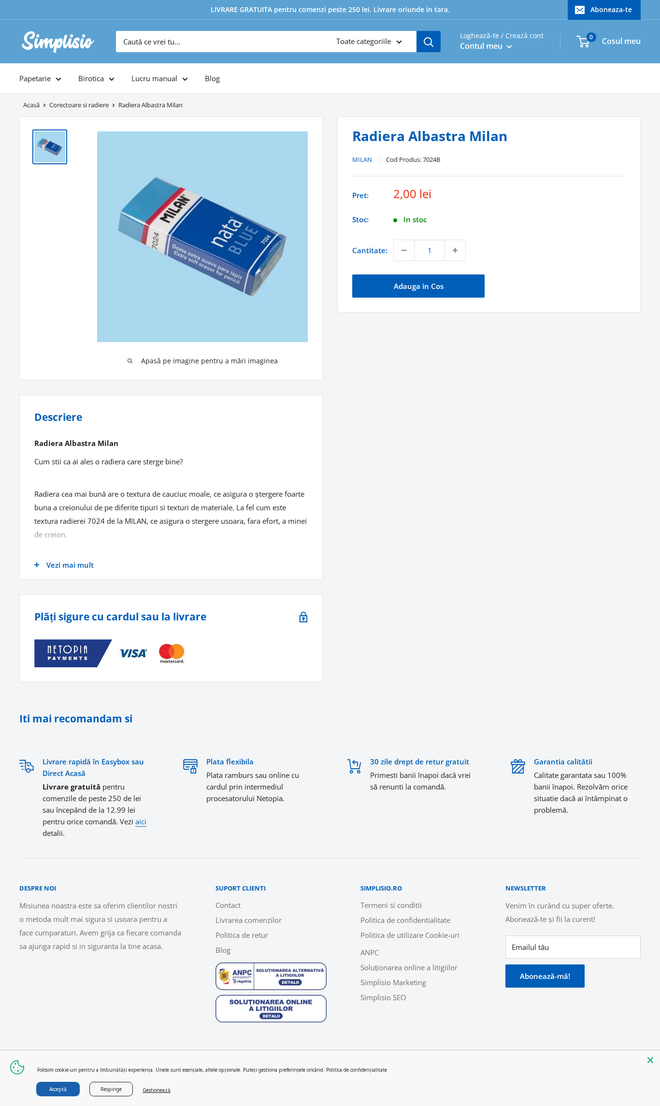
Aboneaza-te (611, 9)
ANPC (369, 952)
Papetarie (35, 78)
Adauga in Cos (419, 286)
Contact (228, 905)
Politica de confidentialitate (405, 920)
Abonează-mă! (545, 976)
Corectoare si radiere (79, 105)
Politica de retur (241, 935)
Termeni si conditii (391, 905)
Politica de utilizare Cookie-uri (409, 935)
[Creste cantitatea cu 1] (455, 250)
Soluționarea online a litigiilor (409, 967)
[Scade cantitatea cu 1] (404, 250)
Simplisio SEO (383, 997)
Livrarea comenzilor (248, 920)
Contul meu (482, 46)
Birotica (91, 78)
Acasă (31, 105)
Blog (212, 78)
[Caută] (428, 41)
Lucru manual (154, 78)
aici (140, 821)
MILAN (362, 159)
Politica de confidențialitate (356, 1069)
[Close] (650, 1060)
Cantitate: (369, 250)
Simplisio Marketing (393, 982)
